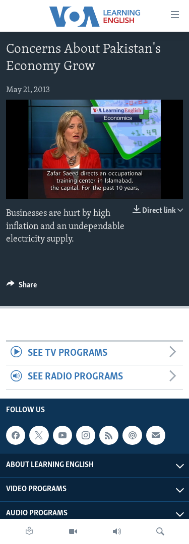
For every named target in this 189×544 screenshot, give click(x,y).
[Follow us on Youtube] (62, 435)
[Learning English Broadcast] (117, 531)
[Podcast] (132, 435)
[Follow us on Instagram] (85, 435)
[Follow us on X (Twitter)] (38, 435)
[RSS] (108, 435)
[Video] (73, 531)
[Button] (22, 287)
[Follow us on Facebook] (15, 435)
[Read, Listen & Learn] (29, 531)
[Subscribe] (155, 435)
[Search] (160, 531)
